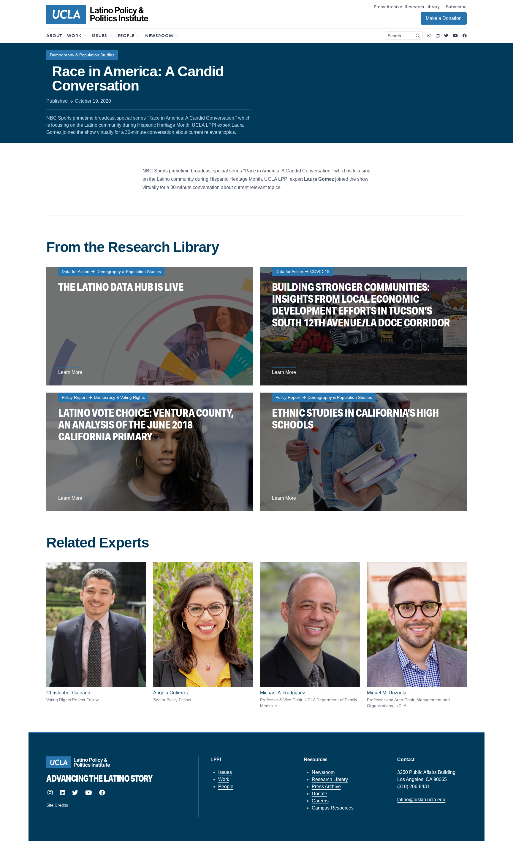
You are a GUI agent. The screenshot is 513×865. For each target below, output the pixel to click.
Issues (225, 772)
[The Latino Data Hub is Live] (149, 326)
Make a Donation (444, 18)
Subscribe (456, 6)
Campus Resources (333, 807)
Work (223, 779)
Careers (320, 800)
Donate (319, 793)
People (225, 786)
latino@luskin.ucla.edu (421, 799)
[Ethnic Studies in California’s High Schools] (363, 452)
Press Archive (388, 6)
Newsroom (323, 772)
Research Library (422, 6)
